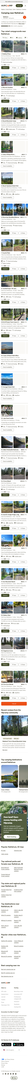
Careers (3, 999)
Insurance (16, 1001)
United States (9, 9)
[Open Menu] (25, 5)
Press (2, 1002)
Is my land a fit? (18, 994)
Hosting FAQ (17, 1007)
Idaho (14, 9)
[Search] (24, 17)
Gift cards (3, 991)
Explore (3, 9)
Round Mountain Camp (19, 741)
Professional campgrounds (17, 998)
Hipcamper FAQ (5, 1005)
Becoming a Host (18, 991)
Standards (16, 1004)
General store (4, 994)
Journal (3, 997)
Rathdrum (19, 9)
